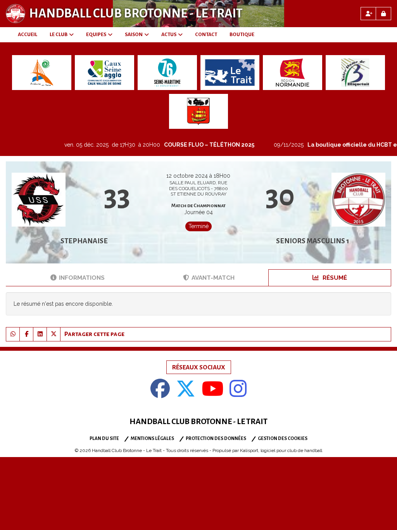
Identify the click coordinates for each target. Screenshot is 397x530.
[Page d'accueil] (15, 13)
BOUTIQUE (242, 34)
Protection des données (216, 438)
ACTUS (168, 34)
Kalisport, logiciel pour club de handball (281, 450)
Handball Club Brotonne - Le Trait (136, 13)
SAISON (134, 34)
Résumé (334, 277)
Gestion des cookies (282, 438)
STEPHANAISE (84, 241)
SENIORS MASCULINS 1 (312, 241)
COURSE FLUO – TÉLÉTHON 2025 (197, 145)
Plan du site (104, 438)
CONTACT (206, 34)
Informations (82, 277)
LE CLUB (58, 34)
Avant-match (213, 277)
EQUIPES (96, 34)
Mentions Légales (152, 438)
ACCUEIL (27, 34)
